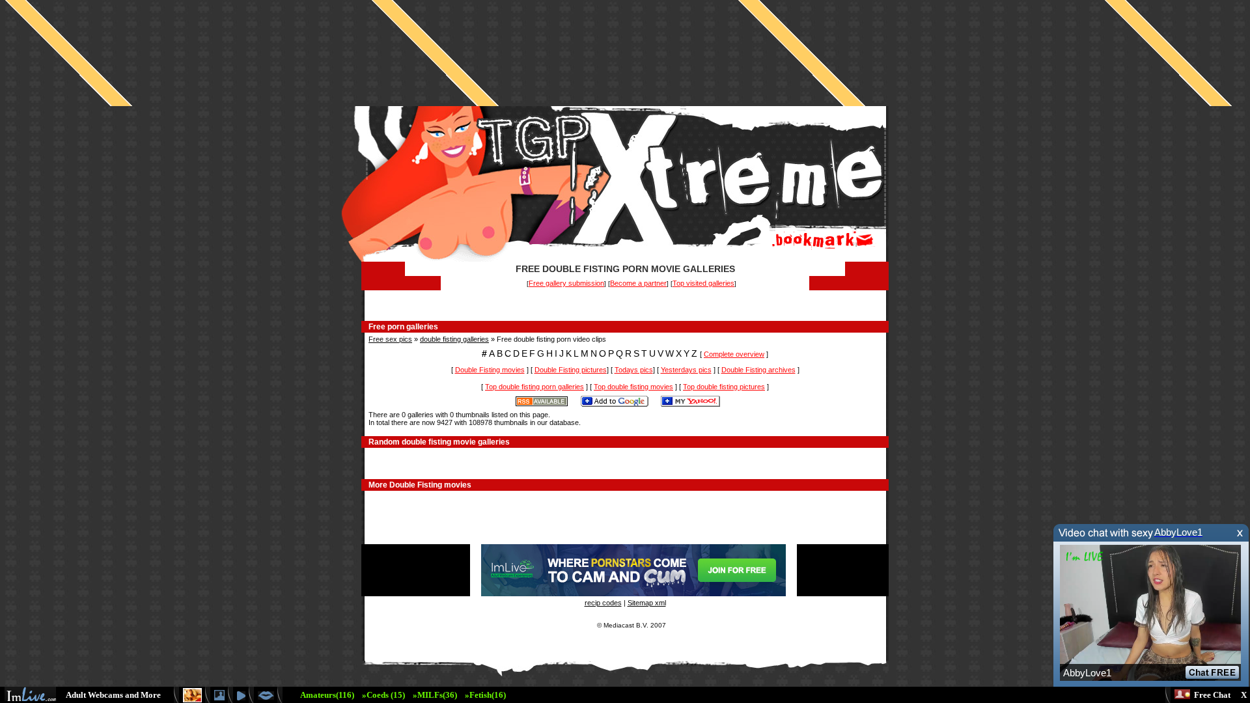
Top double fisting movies (633, 387)
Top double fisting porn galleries (534, 387)
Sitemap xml (647, 603)
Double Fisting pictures (571, 370)
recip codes (603, 603)
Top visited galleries (703, 283)
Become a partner (638, 283)
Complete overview (734, 354)
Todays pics (634, 370)
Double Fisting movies (490, 370)
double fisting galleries (454, 339)
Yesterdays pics (686, 370)
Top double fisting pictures (724, 387)
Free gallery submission (566, 283)
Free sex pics (390, 339)
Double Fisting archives (758, 370)
